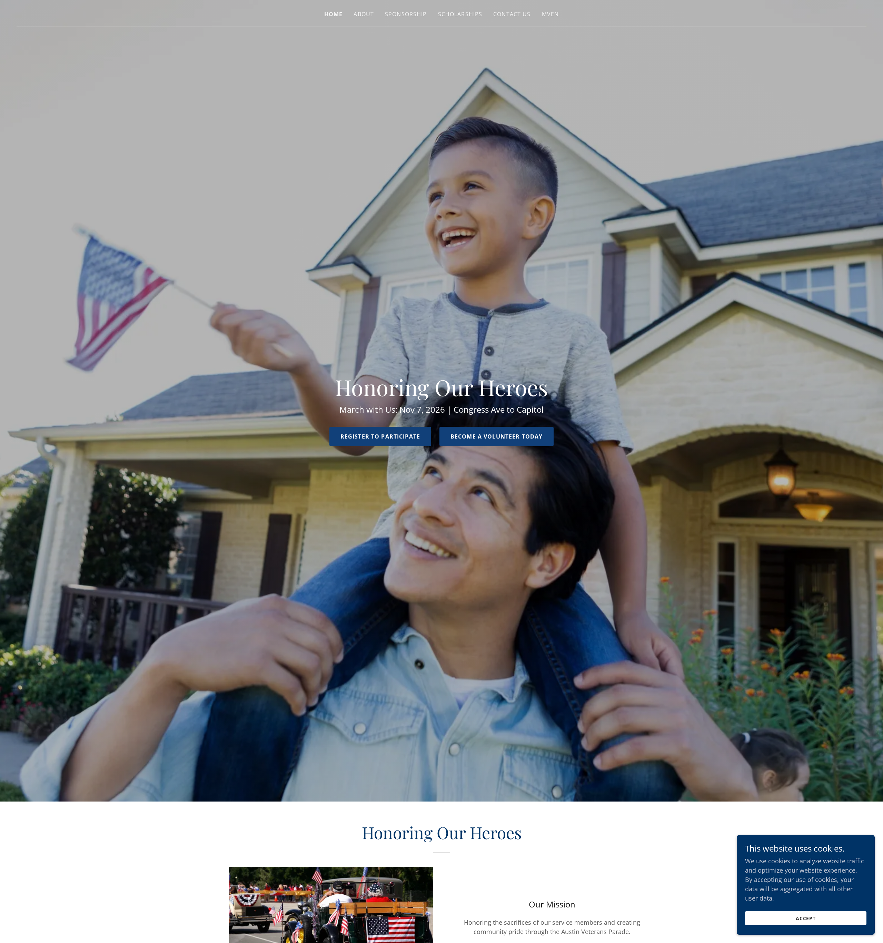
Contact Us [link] (511, 14)
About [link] (364, 14)
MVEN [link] (550, 14)
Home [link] (333, 14)
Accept (806, 918)
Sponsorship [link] (406, 14)
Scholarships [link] (460, 14)
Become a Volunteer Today (496, 436)
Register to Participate (380, 436)
